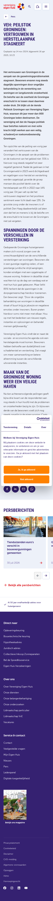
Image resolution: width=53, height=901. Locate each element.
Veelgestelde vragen (14, 748)
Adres (6, 876)
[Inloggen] (37, 6)
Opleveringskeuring (14, 630)
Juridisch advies (12, 648)
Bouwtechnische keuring (17, 636)
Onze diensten (11, 692)
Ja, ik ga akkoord (26, 469)
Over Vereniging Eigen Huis (18, 686)
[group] (15, 809)
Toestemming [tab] (10, 427)
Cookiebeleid (10, 848)
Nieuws (7, 760)
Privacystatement (12, 843)
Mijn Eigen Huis (12, 754)
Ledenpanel (10, 772)
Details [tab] (27, 427)
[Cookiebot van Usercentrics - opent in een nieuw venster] (37, 419)
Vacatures (9, 722)
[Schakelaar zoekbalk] (29, 6)
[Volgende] (45, 575)
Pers (9, 17)
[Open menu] (45, 6)
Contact (8, 742)
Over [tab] (43, 427)
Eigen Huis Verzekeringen (17, 666)
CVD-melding (10, 859)
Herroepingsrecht (12, 881)
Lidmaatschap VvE (13, 716)
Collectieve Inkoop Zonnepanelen (22, 654)
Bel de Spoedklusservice (16, 660)
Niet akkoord (26, 479)
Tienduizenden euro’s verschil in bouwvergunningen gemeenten (20, 548)
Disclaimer (8, 854)
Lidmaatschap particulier (16, 710)
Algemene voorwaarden (15, 865)
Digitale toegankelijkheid (17, 778)
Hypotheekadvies (13, 642)
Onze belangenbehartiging (18, 698)
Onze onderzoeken (14, 704)
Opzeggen (8, 870)
